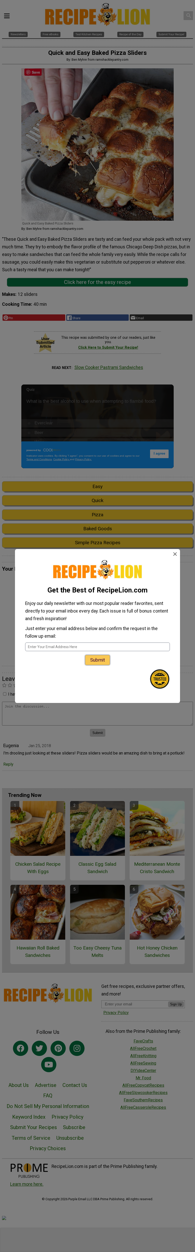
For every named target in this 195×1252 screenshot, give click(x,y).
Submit (97, 660)
